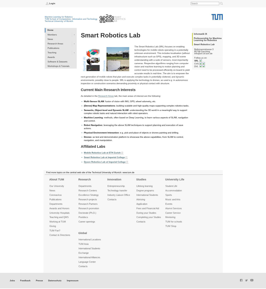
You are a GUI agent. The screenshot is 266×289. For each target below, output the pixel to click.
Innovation (114, 179)
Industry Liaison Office (118, 195)
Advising (140, 199)
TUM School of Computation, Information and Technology (71, 19)
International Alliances (89, 257)
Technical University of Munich (59, 21)
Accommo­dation (173, 190)
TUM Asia (84, 244)
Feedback (25, 280)
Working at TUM (57, 221)
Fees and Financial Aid (147, 208)
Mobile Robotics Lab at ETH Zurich (102, 153)
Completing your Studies (148, 217)
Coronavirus (55, 195)
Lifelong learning (144, 186)
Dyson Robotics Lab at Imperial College (105, 162)
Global (82, 233)
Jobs (12, 280)
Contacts (112, 199)
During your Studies (146, 213)
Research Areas (55, 44)
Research (84, 179)
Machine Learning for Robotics (59, 17)
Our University (56, 186)
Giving (52, 226)
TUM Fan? (54, 230)
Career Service (173, 213)
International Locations (90, 239)
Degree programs (145, 190)
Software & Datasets (57, 62)
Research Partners (88, 204)
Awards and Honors (59, 208)
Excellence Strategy (89, 195)
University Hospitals (59, 213)
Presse (39, 280)
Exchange (84, 253)
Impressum (72, 280)
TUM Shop (170, 226)
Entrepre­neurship (116, 186)
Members (52, 35)
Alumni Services (173, 208)
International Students (147, 195)
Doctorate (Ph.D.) (87, 213)
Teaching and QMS (59, 217)
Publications (53, 48)
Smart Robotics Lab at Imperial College (104, 157)
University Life (174, 179)
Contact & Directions (59, 235)
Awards (51, 57)
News (50, 39)
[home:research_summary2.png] (107, 59)
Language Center (87, 262)
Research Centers (88, 190)
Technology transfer (117, 190)
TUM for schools (173, 221)
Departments (55, 204)
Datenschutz (54, 280)
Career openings (87, 221)
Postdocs (83, 217)
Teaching (52, 52)
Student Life (171, 186)
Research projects (88, 199)
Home (50, 30)
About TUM (56, 179)
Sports (168, 195)
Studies (141, 179)
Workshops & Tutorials (58, 66)
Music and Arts (172, 199)
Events (168, 204)
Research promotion (89, 208)
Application (141, 204)
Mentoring (170, 217)
